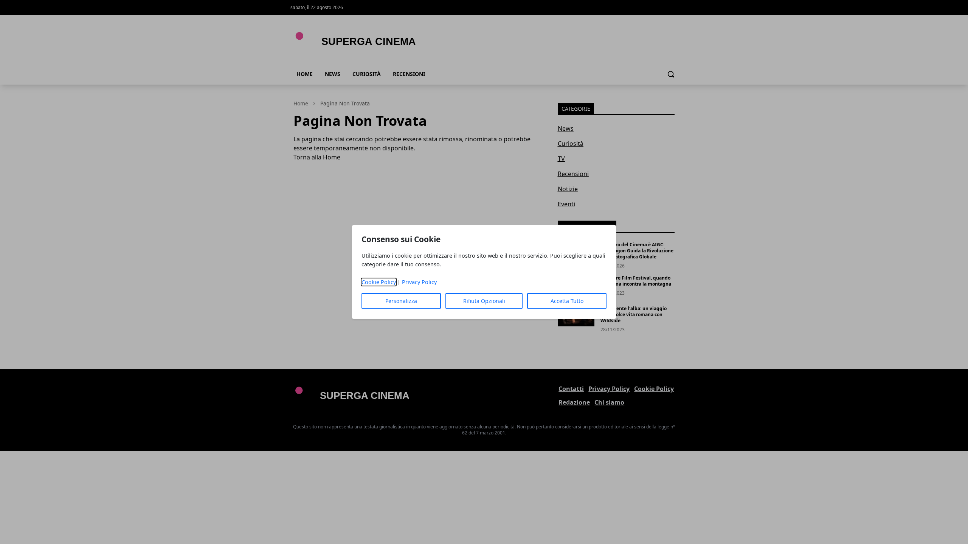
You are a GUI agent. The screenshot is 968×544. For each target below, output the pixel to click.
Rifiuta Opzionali (484, 300)
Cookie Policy (378, 282)
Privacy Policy (419, 282)
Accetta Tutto (567, 300)
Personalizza (401, 300)
